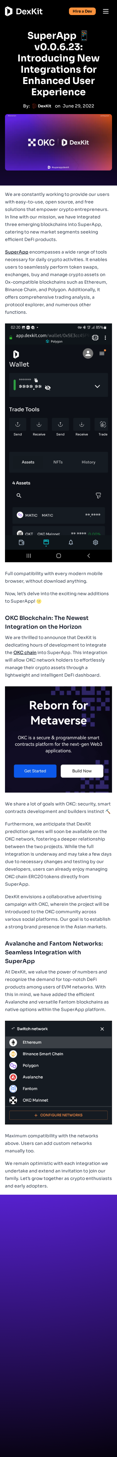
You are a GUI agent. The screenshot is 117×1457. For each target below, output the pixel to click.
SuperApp (16, 252)
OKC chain (25, 652)
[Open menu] (106, 11)
